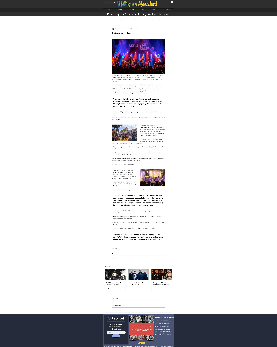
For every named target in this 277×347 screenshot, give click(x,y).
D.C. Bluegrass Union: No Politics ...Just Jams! (114, 283)
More (159, 18)
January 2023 (114, 18)
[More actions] (164, 29)
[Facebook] (172, 2)
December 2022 (123, 18)
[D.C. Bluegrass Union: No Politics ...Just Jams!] (115, 274)
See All (171, 266)
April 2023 (114, 248)
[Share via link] (116, 253)
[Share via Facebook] (112, 253)
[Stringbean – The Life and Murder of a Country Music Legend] (161, 274)
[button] (170, 18)
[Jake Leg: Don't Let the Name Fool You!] (138, 274)
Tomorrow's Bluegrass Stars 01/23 (147, 18)
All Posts (106, 18)
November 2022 (133, 18)
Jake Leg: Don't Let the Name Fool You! (137, 283)
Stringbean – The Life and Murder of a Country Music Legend (161, 283)
